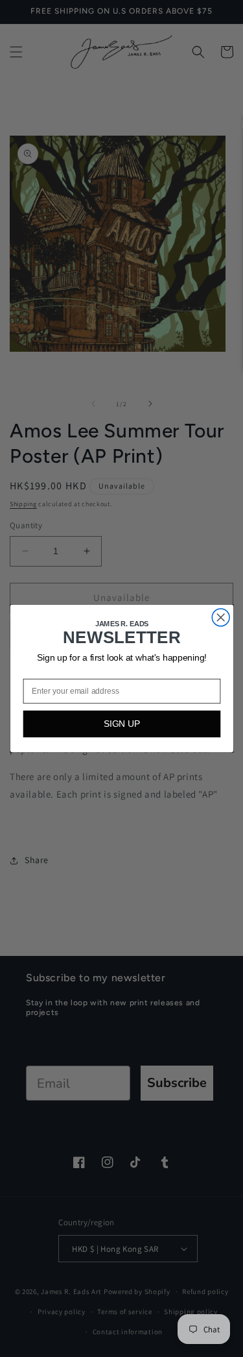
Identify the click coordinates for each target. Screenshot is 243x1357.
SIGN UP (121, 724)
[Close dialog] (220, 617)
